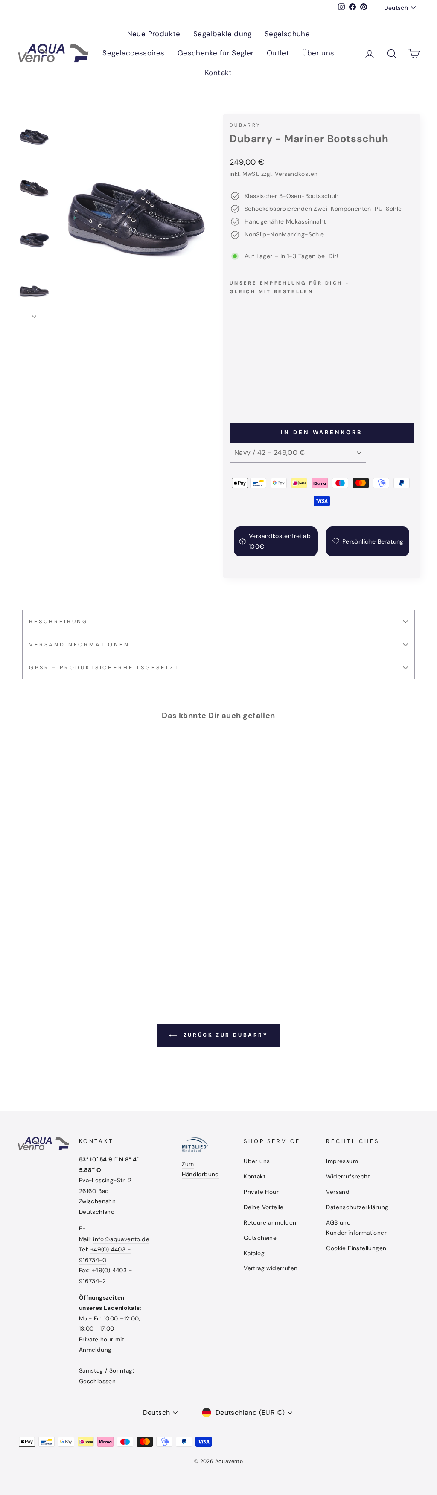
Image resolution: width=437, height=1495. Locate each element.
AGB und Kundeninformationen (357, 1227)
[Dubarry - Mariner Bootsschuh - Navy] (235, 385)
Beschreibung (58, 621)
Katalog (254, 1253)
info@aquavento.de (121, 1239)
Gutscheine (260, 1238)
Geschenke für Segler (216, 53)
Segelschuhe (287, 33)
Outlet (278, 53)
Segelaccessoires (133, 53)
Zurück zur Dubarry (224, 1035)
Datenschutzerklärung (357, 1207)
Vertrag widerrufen (270, 1268)
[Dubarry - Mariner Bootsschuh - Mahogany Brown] (247, 385)
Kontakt (218, 72)
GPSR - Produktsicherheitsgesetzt (104, 667)
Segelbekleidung (222, 33)
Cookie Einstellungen (356, 1248)
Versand (338, 1191)
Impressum (342, 1161)
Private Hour (261, 1191)
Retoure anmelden (270, 1222)
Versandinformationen (79, 644)
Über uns (318, 53)
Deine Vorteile (264, 1207)
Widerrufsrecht (348, 1176)
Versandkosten (296, 173)
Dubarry (245, 125)
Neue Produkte (154, 33)
